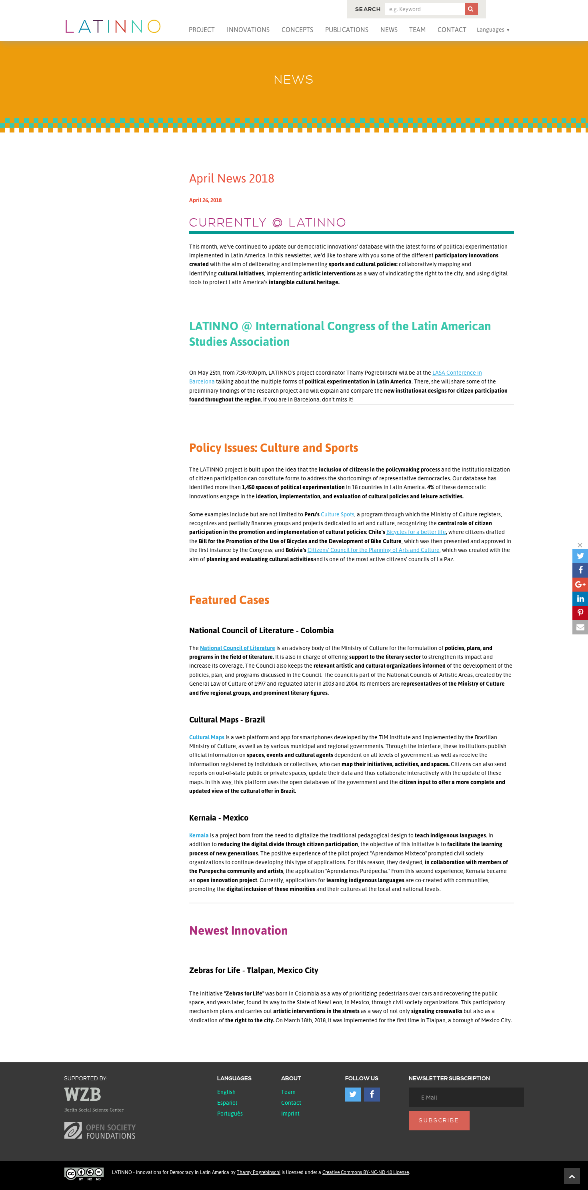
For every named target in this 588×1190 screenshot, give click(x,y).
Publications (346, 30)
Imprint (290, 1113)
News (389, 30)
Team (417, 30)
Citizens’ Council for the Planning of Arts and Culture (374, 549)
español (227, 1102)
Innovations (248, 30)
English (226, 1091)
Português (230, 1113)
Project (202, 30)
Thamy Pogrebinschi (258, 1172)
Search (368, 9)
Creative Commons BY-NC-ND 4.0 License (365, 1172)
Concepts (297, 30)
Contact (452, 30)
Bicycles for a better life (416, 531)
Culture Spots (337, 514)
